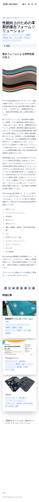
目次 (8, 46)
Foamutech (29, 169)
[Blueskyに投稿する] (13, 288)
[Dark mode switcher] (32, 4)
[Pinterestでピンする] (21, 288)
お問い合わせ (17, 275)
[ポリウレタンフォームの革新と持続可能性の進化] (19, 357)
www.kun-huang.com (15, 497)
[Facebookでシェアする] (25, 288)
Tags (4, 493)
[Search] (29, 4)
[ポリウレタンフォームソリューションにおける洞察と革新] (19, 394)
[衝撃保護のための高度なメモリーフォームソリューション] (19, 319)
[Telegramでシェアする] (33, 288)
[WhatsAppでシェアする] (29, 288)
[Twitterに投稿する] (9, 288)
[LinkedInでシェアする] (5, 288)
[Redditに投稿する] (17, 288)
